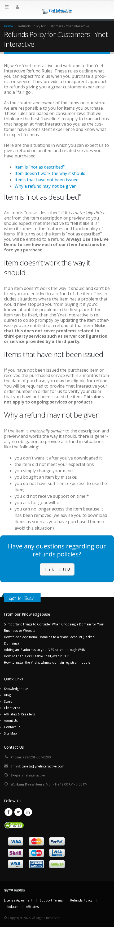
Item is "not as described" (40, 167)
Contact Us (12, 727)
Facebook (8, 812)
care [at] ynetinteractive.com (42, 766)
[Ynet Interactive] (14, 890)
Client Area (12, 708)
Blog (7, 695)
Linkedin (28, 812)
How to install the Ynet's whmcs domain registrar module (47, 662)
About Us (11, 720)
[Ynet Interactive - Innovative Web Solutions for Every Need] (57, 10)
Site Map (10, 733)
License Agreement (18, 900)
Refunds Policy (81, 900)
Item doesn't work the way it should (50, 173)
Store (8, 701)
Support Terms (51, 900)
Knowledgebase (16, 688)
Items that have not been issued (46, 180)
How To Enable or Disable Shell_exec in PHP (36, 656)
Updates (12, 906)
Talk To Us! (57, 569)
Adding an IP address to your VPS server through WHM (45, 649)
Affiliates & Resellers (19, 714)
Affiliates (32, 906)
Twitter (18, 812)
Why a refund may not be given (46, 186)
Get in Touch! (22, 598)
